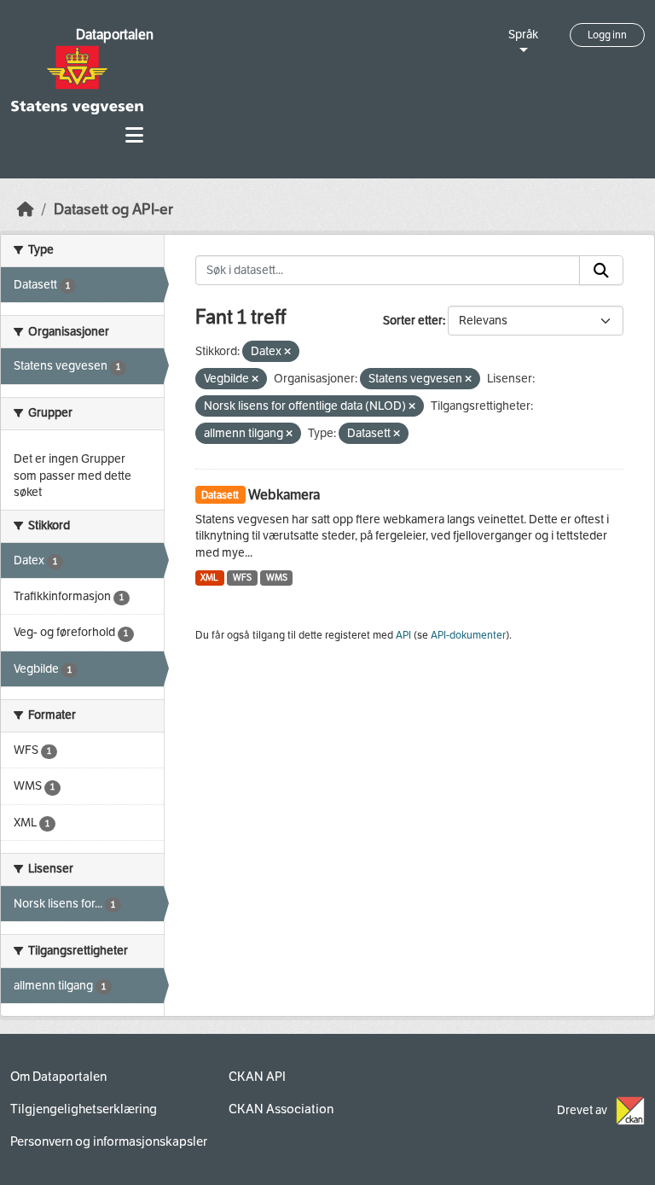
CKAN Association (281, 1109)
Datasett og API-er (113, 210)
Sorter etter (413, 320)
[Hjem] (25, 210)
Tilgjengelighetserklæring (83, 1109)
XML (209, 577)
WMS (276, 577)
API (403, 635)
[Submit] (601, 270)
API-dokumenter (468, 635)
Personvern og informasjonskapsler (108, 1141)
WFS (242, 577)
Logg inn (607, 35)
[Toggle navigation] (134, 135)
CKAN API (257, 1076)
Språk (523, 34)
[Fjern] (287, 352)
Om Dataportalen (58, 1076)
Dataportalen (115, 34)
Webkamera (284, 495)
